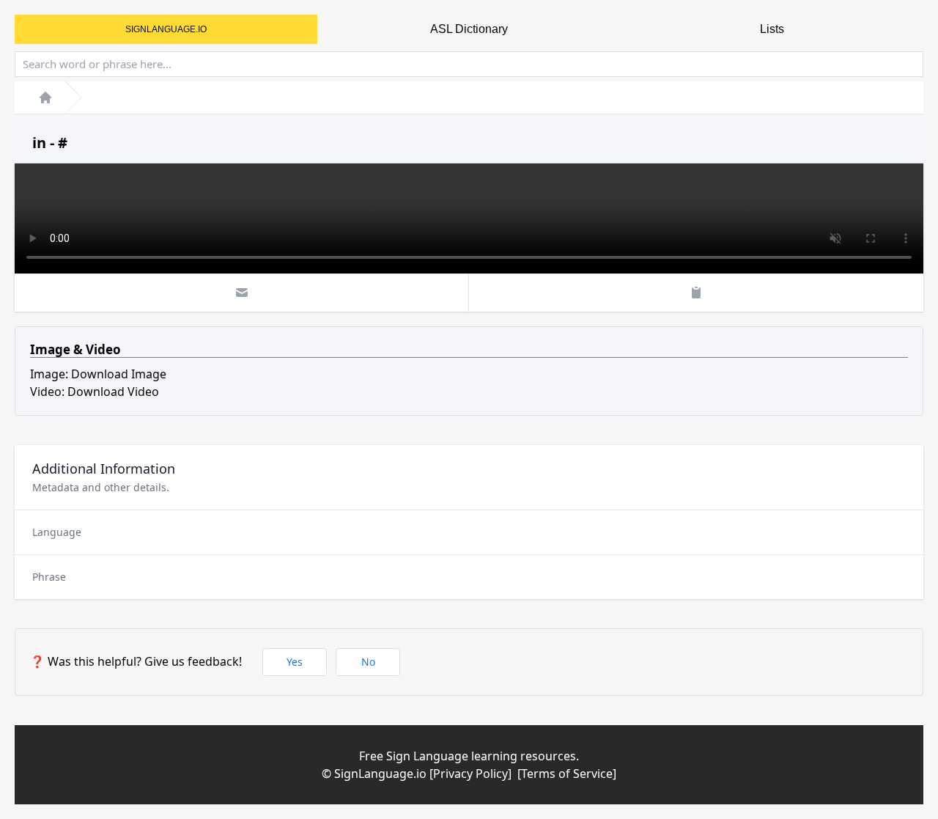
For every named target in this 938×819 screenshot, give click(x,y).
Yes (295, 662)
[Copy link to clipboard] (696, 292)
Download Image (118, 374)
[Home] (45, 97)
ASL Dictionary (469, 29)
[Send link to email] (242, 292)
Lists (772, 29)
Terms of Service (567, 773)
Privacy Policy (470, 773)
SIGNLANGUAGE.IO (166, 29)
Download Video (113, 391)
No (368, 662)
